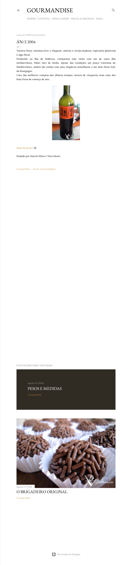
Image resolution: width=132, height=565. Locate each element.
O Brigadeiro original (41, 491)
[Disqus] (66, 223)
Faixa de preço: (24, 147)
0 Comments (38, 35)
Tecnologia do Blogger (68, 554)
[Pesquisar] (113, 9)
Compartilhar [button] (23, 169)
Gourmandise (50, 10)
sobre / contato (38, 18)
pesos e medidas (82, 18)
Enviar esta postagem (44, 169)
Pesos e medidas (45, 388)
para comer (60, 18)
